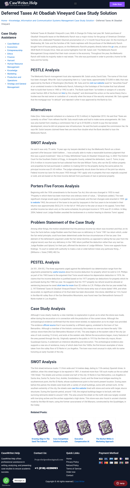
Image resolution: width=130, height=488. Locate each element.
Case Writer (79, 481)
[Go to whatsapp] (6, 480)
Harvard (10, 60)
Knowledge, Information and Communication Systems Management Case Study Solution (51, 20)
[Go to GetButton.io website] (6, 485)
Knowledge (12, 70)
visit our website (97, 83)
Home (4, 20)
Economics (12, 47)
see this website (79, 388)
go (112, 46)
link (63, 93)
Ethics (10, 54)
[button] (75, 3)
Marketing (11, 74)
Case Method (13, 44)
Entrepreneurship (14, 50)
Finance (10, 57)
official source (49, 325)
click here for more (65, 285)
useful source (59, 272)
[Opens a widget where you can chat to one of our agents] (120, 483)
